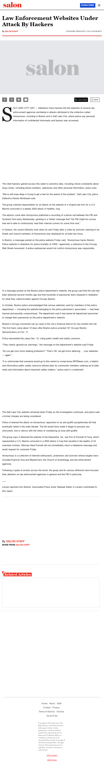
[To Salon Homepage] (12, 4)
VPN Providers (52, 755)
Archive (60, 712)
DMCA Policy (52, 760)
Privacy (56, 708)
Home (44, 704)
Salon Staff (11, 31)
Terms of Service (47, 712)
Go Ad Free (52, 716)
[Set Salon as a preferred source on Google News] (81, 100)
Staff (59, 704)
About (52, 704)
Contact (47, 708)
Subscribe (87, 5)
